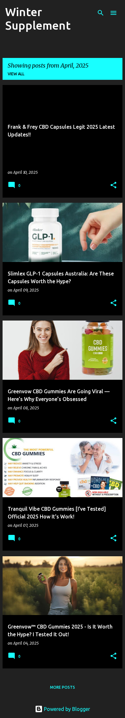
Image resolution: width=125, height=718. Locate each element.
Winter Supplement (38, 18)
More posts (62, 687)
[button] (113, 185)
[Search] (100, 13)
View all (16, 74)
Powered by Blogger (66, 709)
